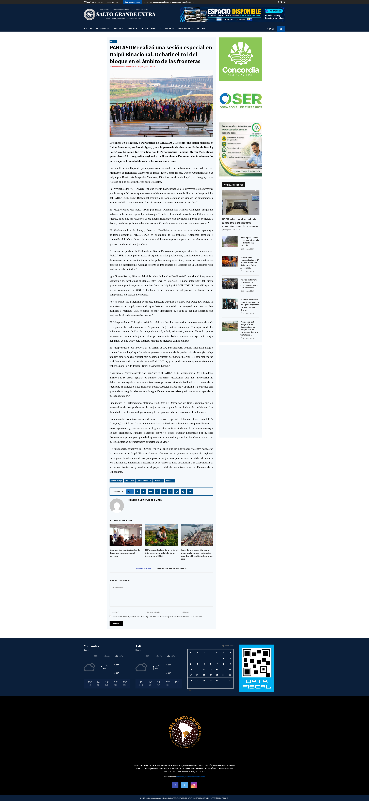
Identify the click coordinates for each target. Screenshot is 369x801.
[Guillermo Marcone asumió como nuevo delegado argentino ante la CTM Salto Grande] (230, 303)
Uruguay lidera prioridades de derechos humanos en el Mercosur (125, 553)
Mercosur (132, 29)
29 (223, 680)
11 (197, 669)
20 (211, 675)
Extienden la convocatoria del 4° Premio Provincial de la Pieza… (175, 2)
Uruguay (117, 29)
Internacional (149, 29)
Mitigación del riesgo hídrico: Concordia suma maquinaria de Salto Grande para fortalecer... (249, 328)
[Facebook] (268, 29)
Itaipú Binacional (144, 481)
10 (191, 669)
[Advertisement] (240, 391)
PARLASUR (170, 481)
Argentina (101, 29)
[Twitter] (270, 29)
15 (223, 669)
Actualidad (165, 29)
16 (230, 669)
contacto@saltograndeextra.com (190, 776)
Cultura (201, 29)
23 (230, 675)
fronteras (129, 481)
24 (191, 680)
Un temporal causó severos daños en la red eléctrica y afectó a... (249, 241)
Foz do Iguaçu (116, 481)
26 (204, 680)
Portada (88, 29)
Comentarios (143, 568)
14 (217, 669)
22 (223, 675)
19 (204, 675)
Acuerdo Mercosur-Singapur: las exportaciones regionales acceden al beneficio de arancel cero (197, 554)
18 (197, 675)
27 (211, 680)
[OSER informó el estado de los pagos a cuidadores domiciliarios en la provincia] (240, 202)
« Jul (189, 690)
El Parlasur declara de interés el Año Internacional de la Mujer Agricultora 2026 (161, 553)
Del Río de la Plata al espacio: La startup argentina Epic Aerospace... (249, 283)
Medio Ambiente (185, 29)
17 (191, 675)
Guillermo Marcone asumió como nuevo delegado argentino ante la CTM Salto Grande (249, 304)
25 (197, 680)
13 (211, 669)
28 (217, 680)
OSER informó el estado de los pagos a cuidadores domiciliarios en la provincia (240, 222)
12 (204, 669)
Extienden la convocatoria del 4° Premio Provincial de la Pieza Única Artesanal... (249, 262)
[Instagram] (273, 29)
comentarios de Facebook (172, 568)
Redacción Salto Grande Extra (123, 67)
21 (217, 675)
